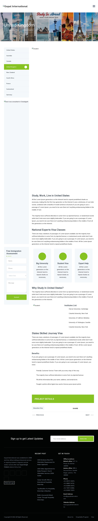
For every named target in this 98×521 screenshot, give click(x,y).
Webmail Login (9, 483)
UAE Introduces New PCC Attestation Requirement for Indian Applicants (46, 462)
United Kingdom (11, 67)
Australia (9, 56)
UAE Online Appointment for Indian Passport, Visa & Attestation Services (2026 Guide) (46, 472)
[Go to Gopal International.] (4, 30)
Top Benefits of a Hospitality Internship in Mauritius (46, 490)
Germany (9, 95)
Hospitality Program (82, 517)
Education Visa (38, 408)
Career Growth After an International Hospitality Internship (44, 482)
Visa (92, 517)
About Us (70, 517)
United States (10, 50)
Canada (8, 61)
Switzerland (10, 89)
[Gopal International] (15, 6)
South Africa (10, 78)
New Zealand (10, 72)
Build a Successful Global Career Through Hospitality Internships (45, 497)
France (8, 83)
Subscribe (83, 438)
